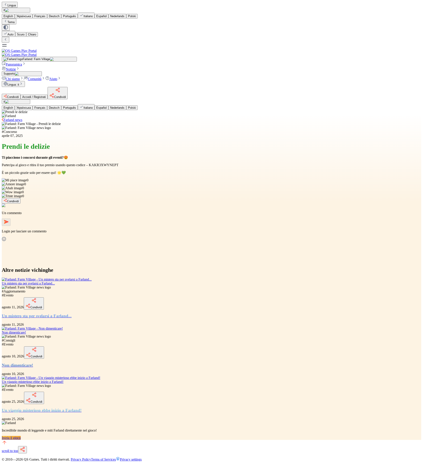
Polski (132, 16)
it (4, 10)
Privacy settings (131, 459)
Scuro (20, 34)
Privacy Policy (81, 459)
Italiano (88, 16)
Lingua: (13, 84)
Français (39, 16)
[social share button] (22, 449)
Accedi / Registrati (34, 97)
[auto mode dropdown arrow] (6, 27)
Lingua (11, 5)
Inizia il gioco (11, 438)
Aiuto (53, 79)
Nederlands (117, 16)
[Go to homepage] (211, 53)
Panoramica (14, 64)
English (8, 16)
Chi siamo (13, 79)
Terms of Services (103, 459)
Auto (10, 34)
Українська (24, 16)
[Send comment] (6, 222)
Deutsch (54, 16)
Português (69, 16)
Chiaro (32, 34)
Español (101, 16)
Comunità (34, 79)
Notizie (11, 69)
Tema (11, 22)
